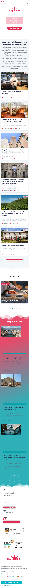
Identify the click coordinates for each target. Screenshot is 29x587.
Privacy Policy (4, 573)
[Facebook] (1, 1)
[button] (9, 507)
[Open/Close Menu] (27, 3)
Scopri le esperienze (14, 28)
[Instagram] (3, 1)
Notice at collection (7, 585)
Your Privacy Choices (13, 582)
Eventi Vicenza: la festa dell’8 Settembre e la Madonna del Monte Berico (14, 457)
